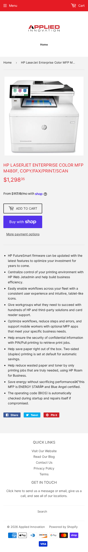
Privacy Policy (44, 468)
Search (42, 511)
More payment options (22, 234)
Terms (44, 474)
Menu (13, 5)
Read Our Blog (44, 456)
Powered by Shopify (63, 527)
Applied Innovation (32, 527)
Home (7, 62)
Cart (81, 5)
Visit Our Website (44, 451)
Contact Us (44, 462)
